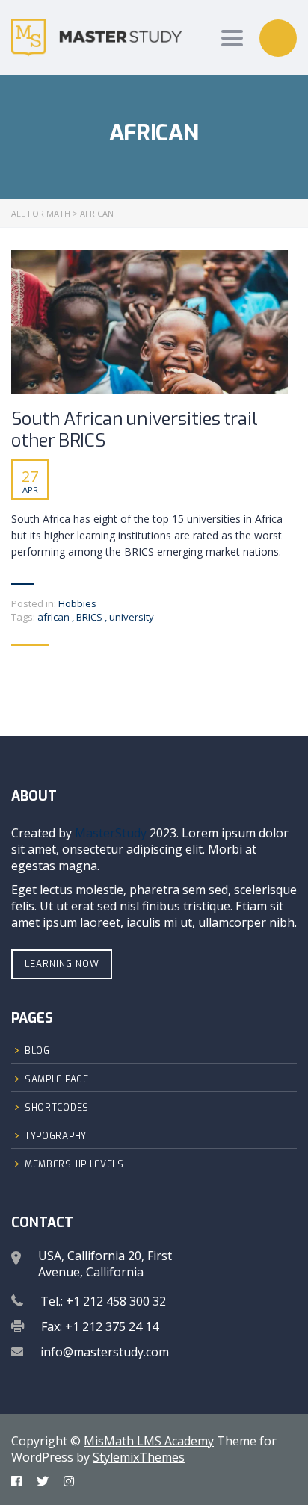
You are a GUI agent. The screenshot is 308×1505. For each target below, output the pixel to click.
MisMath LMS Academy (149, 1441)
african (54, 617)
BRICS (90, 617)
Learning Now (62, 964)
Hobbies (77, 603)
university (131, 617)
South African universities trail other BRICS (134, 430)
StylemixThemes (139, 1457)
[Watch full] (149, 322)
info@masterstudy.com (104, 1352)
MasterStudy (111, 833)
